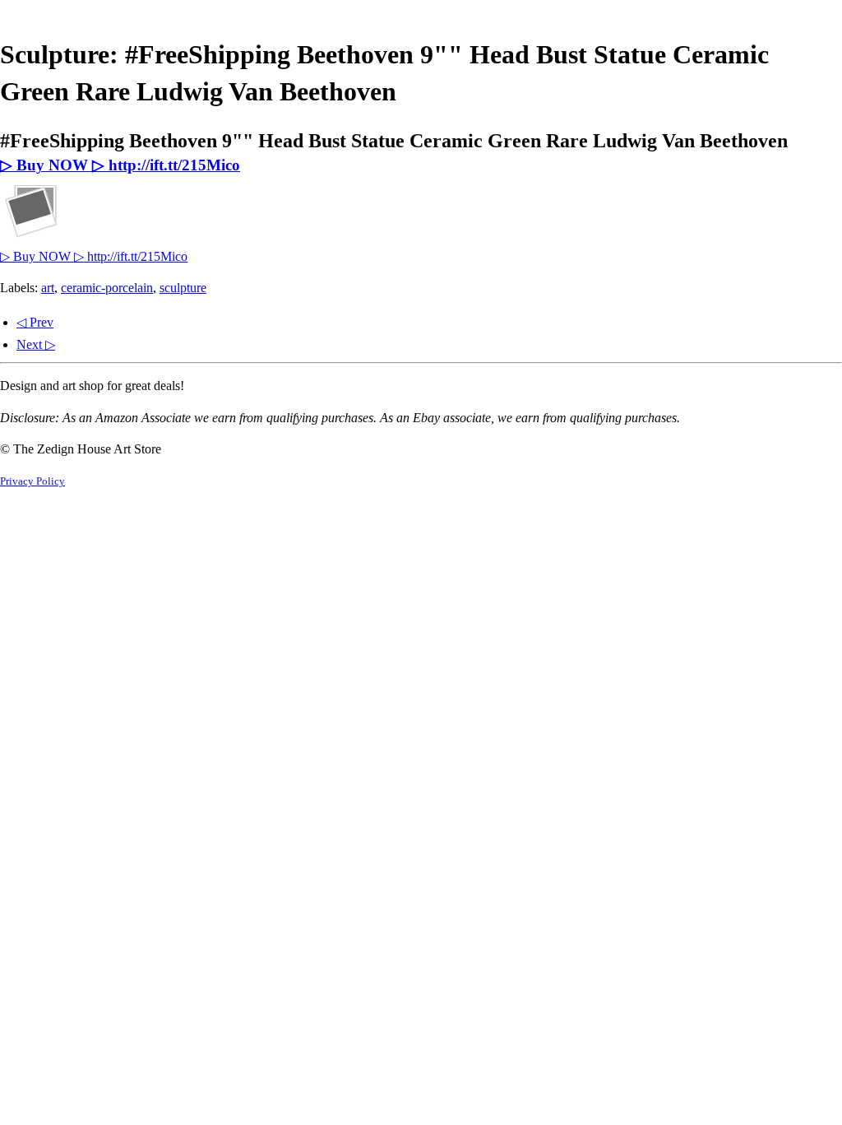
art (47, 288)
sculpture (183, 288)
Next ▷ (35, 344)
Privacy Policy (32, 481)
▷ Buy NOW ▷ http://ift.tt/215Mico (120, 165)
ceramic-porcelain (107, 288)
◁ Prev (34, 322)
